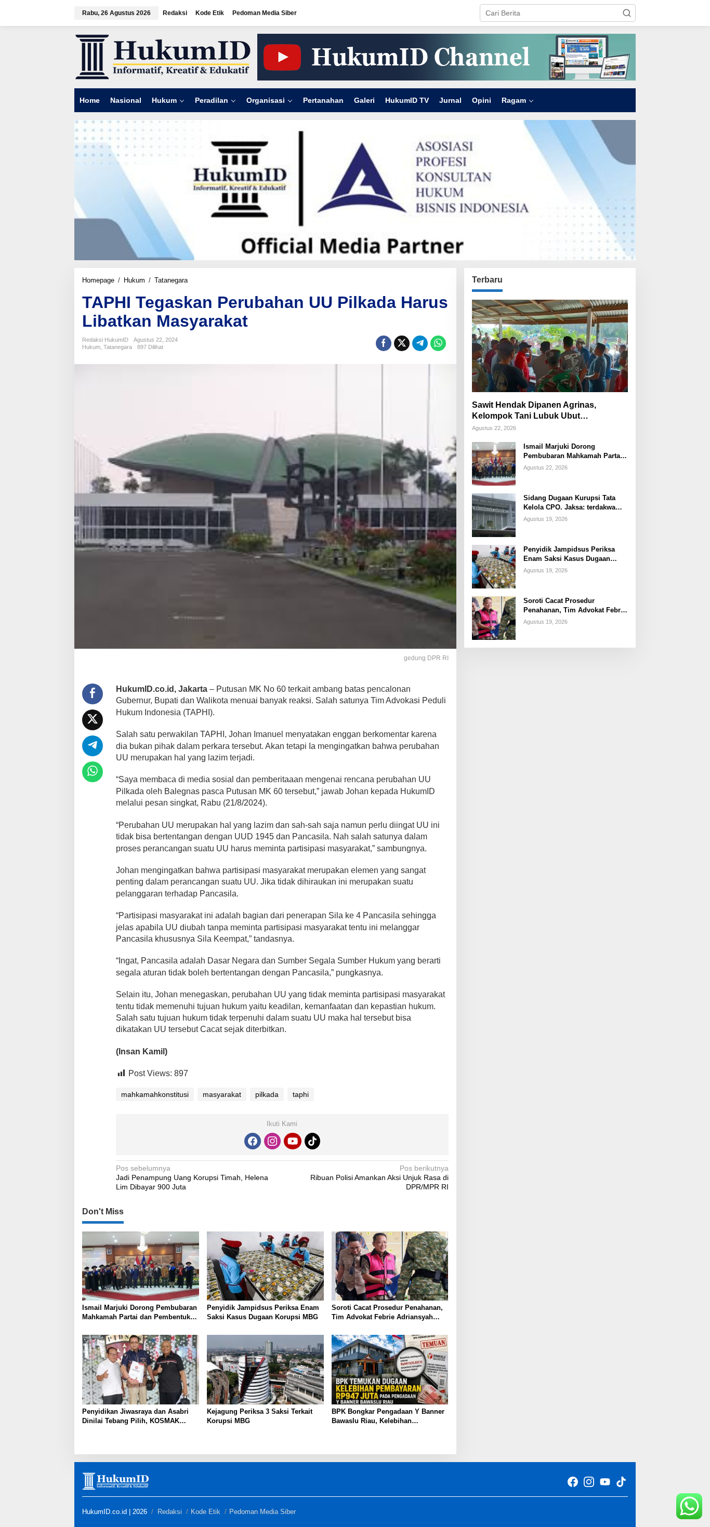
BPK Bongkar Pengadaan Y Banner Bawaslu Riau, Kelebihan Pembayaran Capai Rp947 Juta (388, 1417)
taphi (301, 1094)
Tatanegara (117, 347)
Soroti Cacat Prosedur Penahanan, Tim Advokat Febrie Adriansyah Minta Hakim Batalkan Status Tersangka (387, 1313)
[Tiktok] (312, 1141)
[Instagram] (272, 1141)
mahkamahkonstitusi (155, 1094)
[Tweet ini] (402, 343)
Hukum (91, 347)
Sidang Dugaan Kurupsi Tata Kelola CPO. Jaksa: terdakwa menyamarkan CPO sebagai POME (569, 503)
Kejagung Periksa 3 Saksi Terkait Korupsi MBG (259, 1416)
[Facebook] (252, 1141)
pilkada (267, 1094)
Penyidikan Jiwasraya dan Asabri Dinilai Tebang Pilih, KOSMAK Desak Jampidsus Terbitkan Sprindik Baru (135, 1417)
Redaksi (169, 1512)
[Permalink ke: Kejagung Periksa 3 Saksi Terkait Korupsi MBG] (265, 1369)
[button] (627, 13)
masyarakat (222, 1094)
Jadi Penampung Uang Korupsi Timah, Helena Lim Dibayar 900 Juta (192, 1177)
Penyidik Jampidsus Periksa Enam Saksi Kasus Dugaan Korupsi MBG (263, 1312)
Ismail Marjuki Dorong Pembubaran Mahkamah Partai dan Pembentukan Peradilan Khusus (140, 1313)
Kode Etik (205, 1512)
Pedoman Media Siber (262, 1512)
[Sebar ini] (383, 343)
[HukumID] (163, 56)
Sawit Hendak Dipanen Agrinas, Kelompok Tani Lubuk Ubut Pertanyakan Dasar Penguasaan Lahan (549, 411)
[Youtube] (292, 1141)
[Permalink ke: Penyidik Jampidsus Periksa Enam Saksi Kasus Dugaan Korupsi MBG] (265, 1265)
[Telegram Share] (420, 343)
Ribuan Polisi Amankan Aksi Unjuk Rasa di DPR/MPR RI (379, 1177)
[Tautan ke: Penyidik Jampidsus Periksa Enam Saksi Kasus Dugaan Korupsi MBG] (494, 566)
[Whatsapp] (438, 343)
